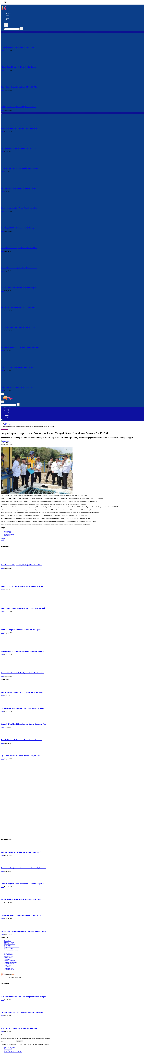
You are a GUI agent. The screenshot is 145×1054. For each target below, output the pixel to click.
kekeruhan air (7, 535)
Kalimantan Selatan (9, 942)
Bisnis (5, 413)
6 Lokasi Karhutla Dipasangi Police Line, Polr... (17, 47)
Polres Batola (7, 965)
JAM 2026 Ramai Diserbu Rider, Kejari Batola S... (18, 367)
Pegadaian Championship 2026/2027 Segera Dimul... (19, 307)
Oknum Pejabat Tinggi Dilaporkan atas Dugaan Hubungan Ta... (23, 724)
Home (5, 423)
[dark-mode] (2, 420)
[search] (6, 25)
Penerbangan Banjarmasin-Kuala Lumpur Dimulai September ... (23, 868)
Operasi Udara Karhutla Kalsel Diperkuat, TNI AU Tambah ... (22, 673)
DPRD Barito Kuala (9, 944)
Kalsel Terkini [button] (8, 13)
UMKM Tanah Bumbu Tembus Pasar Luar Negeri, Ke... (20, 288)
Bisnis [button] (6, 16)
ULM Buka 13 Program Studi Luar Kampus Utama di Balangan (23, 997)
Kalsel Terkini (7, 424)
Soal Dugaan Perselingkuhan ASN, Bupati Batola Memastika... (22, 651)
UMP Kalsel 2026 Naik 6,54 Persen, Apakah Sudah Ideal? (21, 852)
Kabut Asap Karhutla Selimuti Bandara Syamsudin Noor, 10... (22, 586)
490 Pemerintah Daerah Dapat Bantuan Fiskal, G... (18, 148)
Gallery (6, 19)
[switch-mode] (5, 2)
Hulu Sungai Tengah (9, 960)
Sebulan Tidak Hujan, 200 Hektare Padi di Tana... (18, 67)
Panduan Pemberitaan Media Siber (13, 1052)
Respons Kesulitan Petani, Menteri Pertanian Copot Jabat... (21, 899)
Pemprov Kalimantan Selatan (11, 947)
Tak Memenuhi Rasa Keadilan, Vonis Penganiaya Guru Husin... (23, 708)
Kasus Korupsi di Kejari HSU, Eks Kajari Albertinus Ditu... (21, 565)
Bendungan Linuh (9, 534)
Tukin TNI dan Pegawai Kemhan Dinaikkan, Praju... (19, 168)
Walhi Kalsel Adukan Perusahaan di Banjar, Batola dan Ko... (22, 915)
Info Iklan (6, 1050)
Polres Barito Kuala (9, 948)
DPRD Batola (7, 953)
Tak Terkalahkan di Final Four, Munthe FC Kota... (18, 327)
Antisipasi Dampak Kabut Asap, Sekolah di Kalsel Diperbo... (22, 630)
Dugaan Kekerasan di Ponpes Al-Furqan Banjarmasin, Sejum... (23, 692)
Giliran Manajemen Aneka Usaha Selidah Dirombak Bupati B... (23, 884)
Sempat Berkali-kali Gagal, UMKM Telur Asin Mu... (19, 248)
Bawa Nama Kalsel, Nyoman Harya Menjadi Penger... (19, 128)
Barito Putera (7, 945)
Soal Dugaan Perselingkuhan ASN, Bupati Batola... (18, 107)
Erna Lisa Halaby (8, 956)
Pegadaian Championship (11, 962)
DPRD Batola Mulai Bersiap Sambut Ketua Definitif (19, 1028)
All (1, 31)
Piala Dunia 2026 (8, 968)
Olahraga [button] (7, 18)
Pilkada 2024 (7, 959)
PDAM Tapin (7, 532)
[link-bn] (13, 798)
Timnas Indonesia (8, 954)
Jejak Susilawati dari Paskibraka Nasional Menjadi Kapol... (21, 756)
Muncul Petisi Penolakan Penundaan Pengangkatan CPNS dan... (23, 931)
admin (2, 50)
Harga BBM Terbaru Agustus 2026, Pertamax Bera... (19, 268)
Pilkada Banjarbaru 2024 (10, 969)
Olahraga (6, 415)
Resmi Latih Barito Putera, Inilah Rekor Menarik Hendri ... (21, 740)
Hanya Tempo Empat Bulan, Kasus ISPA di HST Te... (19, 87)
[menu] (2, 394)
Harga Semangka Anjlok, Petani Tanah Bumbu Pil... (19, 208)
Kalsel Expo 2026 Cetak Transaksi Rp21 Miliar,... (18, 228)
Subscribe (19, 1041)
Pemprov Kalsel (8, 957)
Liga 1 (5, 951)
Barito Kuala (7, 941)
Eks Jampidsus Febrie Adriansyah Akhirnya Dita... (18, 188)
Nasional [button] (7, 15)
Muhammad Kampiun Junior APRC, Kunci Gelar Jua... (20, 347)
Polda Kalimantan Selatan (11, 950)
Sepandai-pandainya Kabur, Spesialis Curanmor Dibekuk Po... (22, 1012)
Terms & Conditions (9, 1047)
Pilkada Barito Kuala (9, 963)
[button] (7, 407)
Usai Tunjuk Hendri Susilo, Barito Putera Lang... (18, 387)
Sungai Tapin (7, 531)
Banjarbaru (7, 966)
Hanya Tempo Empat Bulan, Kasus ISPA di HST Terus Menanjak (23, 608)
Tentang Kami (8, 1049)
